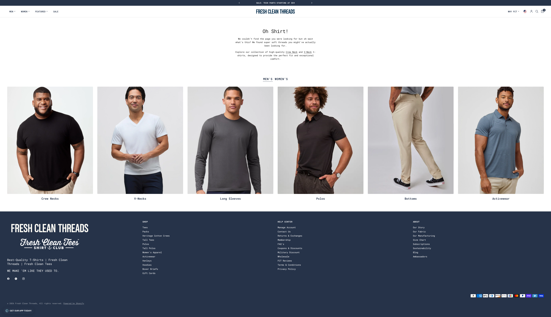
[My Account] (531, 11)
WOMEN (24, 11)
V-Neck (308, 51)
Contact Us (284, 231)
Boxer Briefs (150, 269)
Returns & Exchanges (290, 235)
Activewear (501, 198)
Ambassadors (420, 256)
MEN (11, 11)
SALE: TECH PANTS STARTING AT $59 (275, 3)
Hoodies (147, 264)
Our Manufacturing (424, 235)
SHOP (145, 222)
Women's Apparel (152, 252)
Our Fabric (419, 231)
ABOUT (416, 222)
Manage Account (287, 227)
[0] (542, 11)
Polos (320, 198)
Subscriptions (421, 244)
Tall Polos (148, 248)
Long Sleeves (230, 198)
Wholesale (283, 256)
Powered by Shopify (73, 303)
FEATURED (40, 11)
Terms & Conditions (289, 264)
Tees (145, 227)
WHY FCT (512, 11)
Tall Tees (148, 239)
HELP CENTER (285, 222)
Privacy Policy (287, 269)
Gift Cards (148, 273)
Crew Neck (291, 51)
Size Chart (419, 239)
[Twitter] (18, 279)
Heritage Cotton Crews (156, 235)
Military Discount (289, 252)
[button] (18, 310)
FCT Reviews (285, 260)
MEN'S (267, 79)
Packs (145, 231)
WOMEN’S (281, 79)
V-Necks (140, 198)
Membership (284, 239)
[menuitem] (12, 11)
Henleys (147, 260)
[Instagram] (25, 279)
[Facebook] (10, 279)
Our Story (419, 227)
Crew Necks (50, 198)
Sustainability (422, 248)
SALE (55, 11)
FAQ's (281, 244)
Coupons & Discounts (290, 248)
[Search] (537, 11)
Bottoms (411, 198)
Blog (415, 252)
